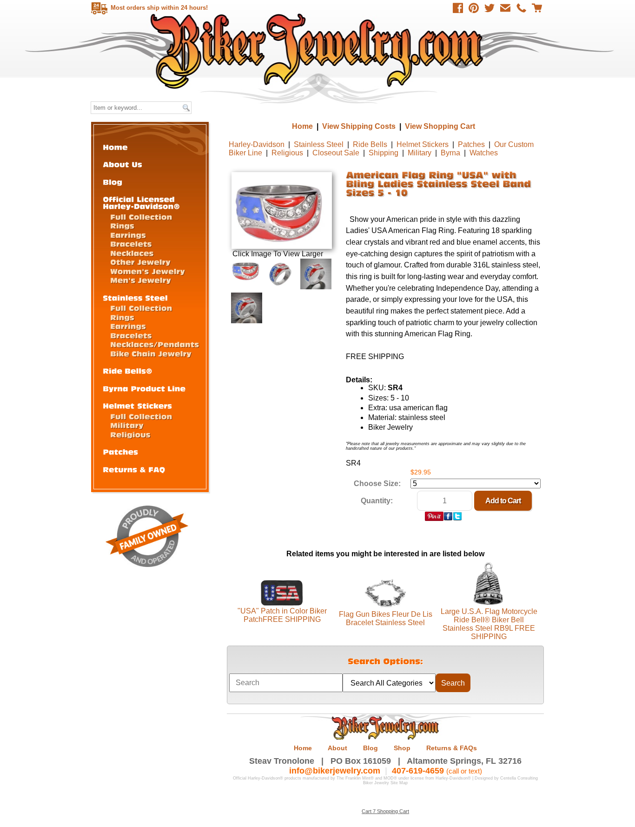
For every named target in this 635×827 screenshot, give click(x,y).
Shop (402, 748)
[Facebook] (458, 8)
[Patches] (120, 451)
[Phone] (521, 8)
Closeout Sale (335, 153)
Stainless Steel (319, 144)
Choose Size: (377, 483)
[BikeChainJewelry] (151, 353)
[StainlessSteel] (135, 297)
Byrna (450, 153)
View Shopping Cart (440, 126)
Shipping (383, 153)
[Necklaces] (131, 253)
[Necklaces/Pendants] (154, 344)
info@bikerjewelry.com (334, 770)
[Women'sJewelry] (147, 271)
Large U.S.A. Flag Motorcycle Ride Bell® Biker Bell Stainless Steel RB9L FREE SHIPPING (489, 623)
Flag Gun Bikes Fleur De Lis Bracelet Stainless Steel (385, 618)
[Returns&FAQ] (134, 469)
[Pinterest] (474, 8)
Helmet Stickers (423, 144)
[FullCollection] (141, 216)
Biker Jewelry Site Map (385, 782)
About (337, 748)
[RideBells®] (127, 370)
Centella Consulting (519, 778)
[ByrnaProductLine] (144, 388)
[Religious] (130, 434)
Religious (287, 153)
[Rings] (122, 225)
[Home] (115, 147)
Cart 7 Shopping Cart (385, 811)
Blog (370, 748)
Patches (471, 144)
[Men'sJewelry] (140, 280)
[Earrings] (128, 235)
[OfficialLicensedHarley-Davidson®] (141, 202)
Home (318, 51)
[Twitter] (489, 8)
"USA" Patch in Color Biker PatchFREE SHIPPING (282, 615)
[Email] (505, 8)
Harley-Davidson (256, 144)
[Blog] (112, 182)
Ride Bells (370, 144)
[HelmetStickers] (137, 405)
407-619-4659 (418, 770)
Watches (484, 153)
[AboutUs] (122, 164)
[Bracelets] (131, 243)
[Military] (127, 425)
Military (419, 153)
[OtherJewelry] (140, 262)
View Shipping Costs (359, 126)
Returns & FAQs (451, 748)
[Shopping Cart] (537, 8)
